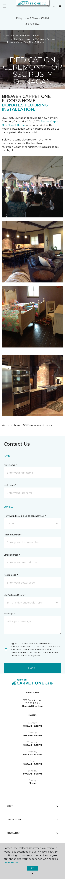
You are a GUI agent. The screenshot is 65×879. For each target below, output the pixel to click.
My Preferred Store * (14, 595)
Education (14, 833)
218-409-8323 (33, 24)
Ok (32, 868)
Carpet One (8, 35)
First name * (10, 465)
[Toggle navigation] (4, 6)
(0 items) (60, 6)
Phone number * (12, 535)
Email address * (12, 555)
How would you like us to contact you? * (25, 516)
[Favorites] (54, 6)
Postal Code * (11, 575)
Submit (32, 667)
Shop (10, 806)
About (22, 35)
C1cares (35, 35)
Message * (9, 614)
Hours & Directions (32, 706)
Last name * (10, 485)
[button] (48, 6)
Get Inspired (15, 819)
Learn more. (11, 862)
